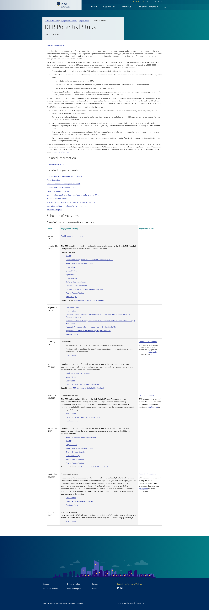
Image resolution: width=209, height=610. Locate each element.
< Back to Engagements (56, 45)
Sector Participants (138, 2)
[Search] (165, 6)
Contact (45, 584)
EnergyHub (70, 381)
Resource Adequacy (54, 210)
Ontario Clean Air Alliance (76, 282)
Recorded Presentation (148, 342)
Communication (72, 307)
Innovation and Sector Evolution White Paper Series (67, 206)
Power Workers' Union (75, 293)
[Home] (41, 5)
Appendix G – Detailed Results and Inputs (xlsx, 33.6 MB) (88, 331)
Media (94, 589)
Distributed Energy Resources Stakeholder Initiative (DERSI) (89, 260)
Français (164, 2)
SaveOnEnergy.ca (74, 589)
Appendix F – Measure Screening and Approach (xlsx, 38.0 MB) (91, 327)
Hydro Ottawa (71, 278)
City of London (71, 445)
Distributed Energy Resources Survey (61, 187)
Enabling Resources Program (58, 191)
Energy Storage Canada (75, 452)
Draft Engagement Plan (56, 164)
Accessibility (140, 603)
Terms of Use (121, 603)
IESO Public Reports (50, 589)
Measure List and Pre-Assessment (79, 501)
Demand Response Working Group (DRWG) (64, 184)
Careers (95, 584)
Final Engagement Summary (72, 236)
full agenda (152, 352)
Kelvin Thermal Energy (75, 459)
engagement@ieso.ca (60, 152)
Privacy (131, 603)
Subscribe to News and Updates (129, 584)
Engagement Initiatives (69, 21)
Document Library (74, 584)
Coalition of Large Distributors (78, 373)
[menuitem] (94, 7)
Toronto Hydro (71, 297)
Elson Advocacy (72, 267)
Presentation (71, 311)
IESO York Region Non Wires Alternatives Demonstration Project (72, 202)
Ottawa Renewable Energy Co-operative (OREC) (85, 289)
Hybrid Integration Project (57, 198)
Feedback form (72, 334)
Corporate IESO (153, 2)
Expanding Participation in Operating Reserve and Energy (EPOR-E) (73, 195)
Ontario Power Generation (76, 286)
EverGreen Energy (73, 456)
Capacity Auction (53, 180)
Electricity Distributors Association (79, 263)
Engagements (84, 21)
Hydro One (70, 275)
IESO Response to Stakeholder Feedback (89, 300)
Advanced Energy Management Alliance (82, 437)
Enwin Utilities (71, 271)
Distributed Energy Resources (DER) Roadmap (65, 176)
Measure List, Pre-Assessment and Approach (84, 417)
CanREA (69, 256)
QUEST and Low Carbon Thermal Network (82, 384)
